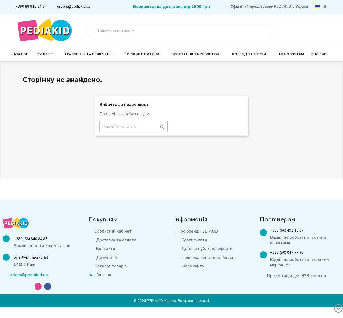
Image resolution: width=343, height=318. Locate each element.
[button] (330, 30)
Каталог (20, 54)
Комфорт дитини (141, 54)
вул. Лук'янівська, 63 (31, 257)
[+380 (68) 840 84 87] (6, 238)
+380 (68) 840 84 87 (30, 239)
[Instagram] (38, 286)
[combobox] (181, 30)
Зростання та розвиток (195, 54)
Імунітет (44, 54)
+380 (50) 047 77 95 (287, 252)
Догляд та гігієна (249, 54)
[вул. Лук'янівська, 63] (6, 257)
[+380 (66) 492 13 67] (263, 232)
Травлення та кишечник (88, 54)
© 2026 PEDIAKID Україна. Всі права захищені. (171, 300)
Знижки (318, 54)
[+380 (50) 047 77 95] (263, 254)
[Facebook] (47, 286)
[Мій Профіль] (312, 31)
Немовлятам (291, 54)
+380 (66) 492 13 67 (287, 230)
